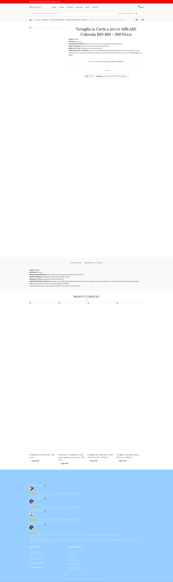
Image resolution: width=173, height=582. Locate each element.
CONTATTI (71, 557)
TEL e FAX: (37, 563)
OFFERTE (70, 7)
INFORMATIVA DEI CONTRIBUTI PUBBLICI (75, 568)
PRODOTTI (71, 552)
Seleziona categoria (126, 13)
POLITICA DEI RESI (74, 560)
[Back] (30, 20)
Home (54, 7)
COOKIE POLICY (74, 565)
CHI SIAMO (71, 555)
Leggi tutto (35, 461)
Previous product (137, 20)
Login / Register (128, 7)
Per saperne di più (69, 542)
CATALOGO (79, 7)
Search (141, 13)
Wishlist (132, 7)
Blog (87, 7)
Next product (142, 20)
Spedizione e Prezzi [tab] (94, 263)
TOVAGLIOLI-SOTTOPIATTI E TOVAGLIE (76, 20)
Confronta (107, 70)
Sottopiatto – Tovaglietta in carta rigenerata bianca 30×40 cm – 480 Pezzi (71, 457)
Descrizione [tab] (75, 263)
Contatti (95, 7)
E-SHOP (61, 7)
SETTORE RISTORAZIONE (57, 20)
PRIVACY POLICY (73, 563)
